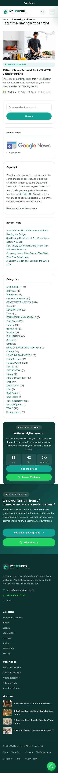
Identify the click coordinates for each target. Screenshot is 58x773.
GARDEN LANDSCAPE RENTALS (23, 347)
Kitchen (10, 381)
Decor (9, 306)
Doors (9, 313)
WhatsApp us (31, 542)
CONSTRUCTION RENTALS (20, 302)
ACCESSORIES (13, 287)
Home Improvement (12, 617)
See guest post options (27, 532)
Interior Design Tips (15, 65)
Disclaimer (7, 759)
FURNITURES (13, 336)
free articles (12, 328)
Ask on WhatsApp (31, 477)
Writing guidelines (11, 678)
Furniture (10, 332)
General (10, 351)
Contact (29, 752)
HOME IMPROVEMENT (18, 355)
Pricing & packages (12, 672)
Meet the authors (11, 688)
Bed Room (11, 294)
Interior (10, 374)
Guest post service (12, 667)
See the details (29, 469)
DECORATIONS (14, 309)
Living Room (12, 385)
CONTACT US (25, 194)
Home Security (13, 359)
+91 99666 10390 (16, 595)
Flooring (10, 325)
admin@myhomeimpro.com (20, 590)
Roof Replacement (16, 400)
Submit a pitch (10, 683)
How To (10, 366)
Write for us (29, 3)
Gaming (10, 340)
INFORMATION (13, 370)
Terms (18, 759)
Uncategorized (13, 412)
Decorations (9, 633)
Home (5, 19)
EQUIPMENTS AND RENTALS (21, 317)
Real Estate (12, 397)
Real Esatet (12, 393)
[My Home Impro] (20, 12)
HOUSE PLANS (14, 363)
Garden (10, 344)
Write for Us (16, 752)
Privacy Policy (31, 759)
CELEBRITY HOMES (16, 298)
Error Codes (12, 321)
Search (29, 116)
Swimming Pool (14, 404)
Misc (8, 389)
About (5, 752)
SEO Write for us (43, 752)
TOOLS (9, 408)
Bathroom (11, 291)
